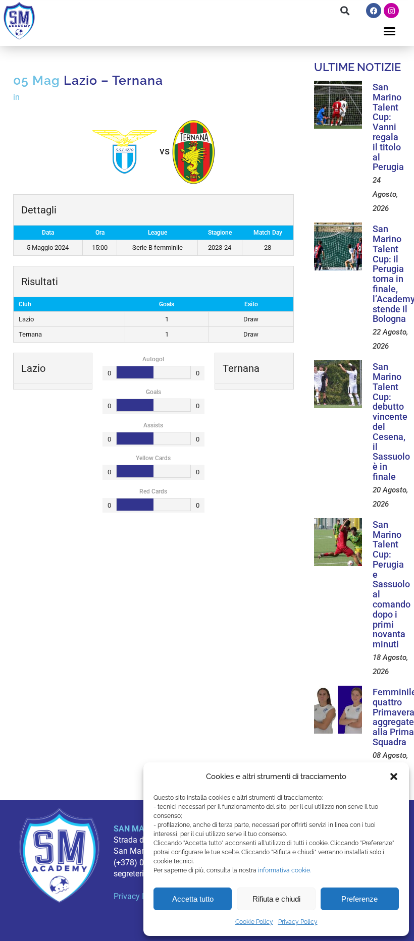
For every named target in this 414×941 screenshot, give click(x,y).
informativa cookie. (284, 870)
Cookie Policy (254, 921)
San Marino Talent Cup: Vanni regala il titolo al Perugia (388, 127)
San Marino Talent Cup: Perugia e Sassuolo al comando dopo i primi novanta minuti (391, 584)
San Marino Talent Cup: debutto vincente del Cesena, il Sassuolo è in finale (391, 421)
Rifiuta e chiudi (276, 899)
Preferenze (359, 899)
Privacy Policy (298, 921)
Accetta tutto (193, 899)
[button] (394, 776)
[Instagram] (391, 10)
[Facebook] (373, 10)
